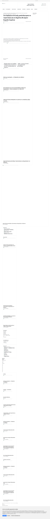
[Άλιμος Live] (3, 3)
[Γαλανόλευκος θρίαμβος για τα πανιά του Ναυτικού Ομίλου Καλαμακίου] (9, 309)
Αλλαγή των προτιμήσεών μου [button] (15, 515)
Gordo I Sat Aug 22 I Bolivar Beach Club (8, 474)
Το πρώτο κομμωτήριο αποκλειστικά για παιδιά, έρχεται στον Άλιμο (9, 405)
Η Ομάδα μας (3, 504)
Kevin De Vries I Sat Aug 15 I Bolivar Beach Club (9, 438)
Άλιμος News (19, 9)
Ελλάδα (32, 9)
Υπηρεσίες (35, 9)
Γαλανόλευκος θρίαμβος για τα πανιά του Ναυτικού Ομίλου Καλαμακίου (9, 316)
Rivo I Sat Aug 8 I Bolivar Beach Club (8, 455)
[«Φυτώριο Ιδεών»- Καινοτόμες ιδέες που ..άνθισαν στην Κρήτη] (7, 407)
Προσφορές (24, 9)
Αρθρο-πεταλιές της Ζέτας (6, 334)
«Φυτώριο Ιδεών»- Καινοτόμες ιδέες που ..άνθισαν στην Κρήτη (9, 413)
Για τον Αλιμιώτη (8, 9)
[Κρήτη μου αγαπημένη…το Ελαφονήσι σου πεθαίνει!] (11, 68)
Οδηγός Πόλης (14, 9)
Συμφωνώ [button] (4, 515)
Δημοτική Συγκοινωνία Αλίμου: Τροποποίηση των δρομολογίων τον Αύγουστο (16, 161)
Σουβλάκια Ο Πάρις (7, 352)
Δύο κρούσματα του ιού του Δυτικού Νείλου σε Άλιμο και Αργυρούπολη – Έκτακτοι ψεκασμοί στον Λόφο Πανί (14, 88)
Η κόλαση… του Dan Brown (7, 389)
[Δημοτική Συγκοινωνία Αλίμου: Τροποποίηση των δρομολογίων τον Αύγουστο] (9, 247)
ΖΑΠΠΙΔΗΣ (6, 350)
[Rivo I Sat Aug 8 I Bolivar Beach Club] (7, 449)
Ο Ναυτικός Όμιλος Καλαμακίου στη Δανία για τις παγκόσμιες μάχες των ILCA (16, 100)
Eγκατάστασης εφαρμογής (5, 505)
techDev (5, 354)
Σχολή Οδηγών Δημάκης (8, 229)
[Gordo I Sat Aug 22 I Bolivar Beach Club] (7, 424)
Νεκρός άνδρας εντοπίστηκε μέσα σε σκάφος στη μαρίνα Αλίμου (8, 326)
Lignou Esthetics (31, 4)
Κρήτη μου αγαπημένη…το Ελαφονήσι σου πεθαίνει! (13, 77)
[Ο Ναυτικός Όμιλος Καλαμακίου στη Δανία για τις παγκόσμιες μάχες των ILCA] (9, 238)
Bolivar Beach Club (30, 5)
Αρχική (4, 9)
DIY (3, 336)
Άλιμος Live (4, 21)
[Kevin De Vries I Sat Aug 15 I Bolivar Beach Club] (7, 476)
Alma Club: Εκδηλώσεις (6, 397)
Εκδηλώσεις (28, 9)
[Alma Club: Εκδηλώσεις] (7, 391)
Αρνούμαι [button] (8, 515)
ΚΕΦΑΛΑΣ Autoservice (8, 233)
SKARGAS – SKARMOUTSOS (9, 348)
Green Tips (6, 13)
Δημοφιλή (4, 373)
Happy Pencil (6, 356)
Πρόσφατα (4, 374)
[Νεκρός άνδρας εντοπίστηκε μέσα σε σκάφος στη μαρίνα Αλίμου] (9, 318)
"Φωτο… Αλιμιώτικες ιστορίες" (6, 335)
